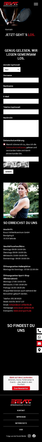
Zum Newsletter (21, 388)
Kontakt (21, 410)
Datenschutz (21, 423)
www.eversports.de (22, 310)
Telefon (11, 107)
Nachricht (8, 117)
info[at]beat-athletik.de (20, 304)
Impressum (21, 417)
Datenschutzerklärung (13, 140)
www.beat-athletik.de (23, 307)
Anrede (11, 64)
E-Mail (6, 96)
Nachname (8, 86)
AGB (21, 429)
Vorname (7, 75)
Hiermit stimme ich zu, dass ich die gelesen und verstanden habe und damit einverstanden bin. (21, 149)
